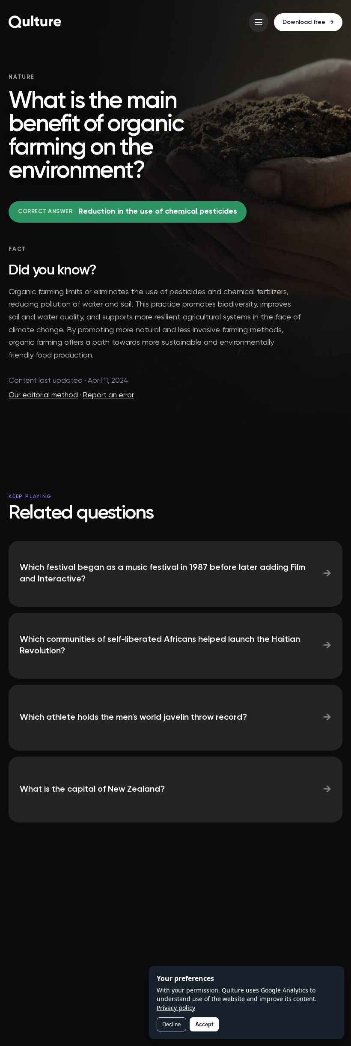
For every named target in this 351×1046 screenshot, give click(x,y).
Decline (171, 1024)
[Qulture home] (35, 22)
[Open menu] (258, 22)
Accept (204, 1024)
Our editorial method (43, 395)
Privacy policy (176, 1008)
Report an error (108, 395)
